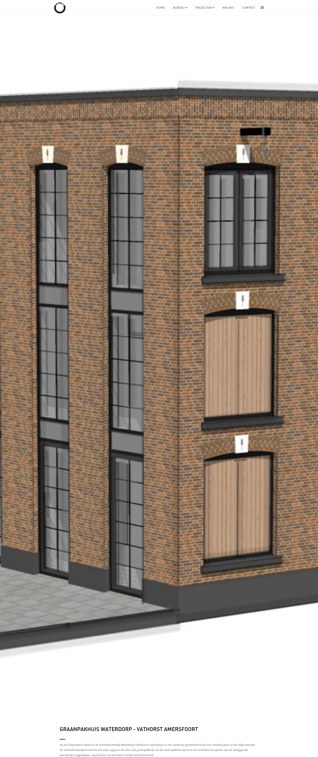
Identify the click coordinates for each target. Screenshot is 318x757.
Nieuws (228, 7)
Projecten (203, 7)
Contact (248, 7)
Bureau (179, 7)
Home (160, 7)
